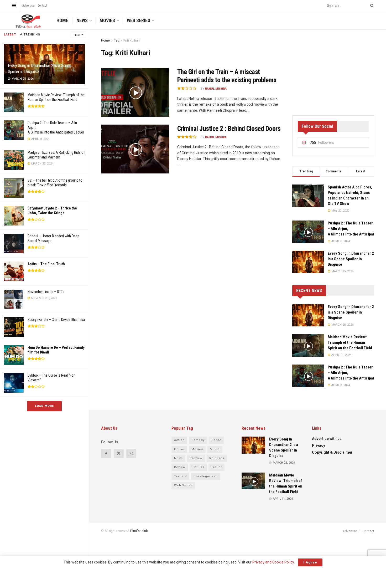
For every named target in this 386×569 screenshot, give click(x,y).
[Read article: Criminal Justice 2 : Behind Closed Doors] (135, 149)
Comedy (198, 440)
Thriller (198, 467)
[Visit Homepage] (27, 20)
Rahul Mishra (216, 88)
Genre (216, 440)
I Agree (310, 562)
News (82, 20)
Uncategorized (206, 476)
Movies (107, 20)
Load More (44, 406)
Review (179, 467)
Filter (77, 35)
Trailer (216, 467)
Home (62, 20)
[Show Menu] (14, 5)
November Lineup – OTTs (46, 292)
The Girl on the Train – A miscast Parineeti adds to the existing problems (227, 76)
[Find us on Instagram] (131, 453)
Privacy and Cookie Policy (273, 562)
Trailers (180, 476)
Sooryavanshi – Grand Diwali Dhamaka (56, 319)
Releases (216, 458)
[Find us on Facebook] (106, 453)
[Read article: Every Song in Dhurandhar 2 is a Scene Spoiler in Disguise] (308, 315)
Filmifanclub (139, 531)
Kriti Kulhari (131, 40)
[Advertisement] (333, 70)
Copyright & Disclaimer (332, 452)
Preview (196, 458)
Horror (179, 449)
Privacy (318, 445)
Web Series (138, 20)
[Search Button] (371, 5)
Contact (42, 5)
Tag (116, 40)
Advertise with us (327, 439)
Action (179, 440)
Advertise (28, 5)
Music (215, 449)
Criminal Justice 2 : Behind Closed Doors (228, 128)
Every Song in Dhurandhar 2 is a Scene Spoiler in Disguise (351, 259)
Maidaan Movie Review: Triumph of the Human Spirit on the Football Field (350, 342)
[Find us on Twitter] (119, 453)
